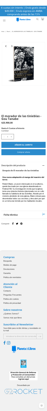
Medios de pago (9, 265)
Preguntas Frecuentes (12, 295)
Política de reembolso (12, 277)
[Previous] (6, 46)
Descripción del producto (13, 165)
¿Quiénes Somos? (11, 314)
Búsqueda (7, 261)
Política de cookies (11, 299)
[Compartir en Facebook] (13, 223)
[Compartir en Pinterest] (21, 223)
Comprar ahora (23, 152)
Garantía (7, 273)
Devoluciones (9, 269)
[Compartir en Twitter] (17, 223)
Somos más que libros (12, 318)
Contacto (7, 291)
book (8, 31)
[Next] (12, 46)
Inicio (2, 31)
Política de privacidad (12, 303)
